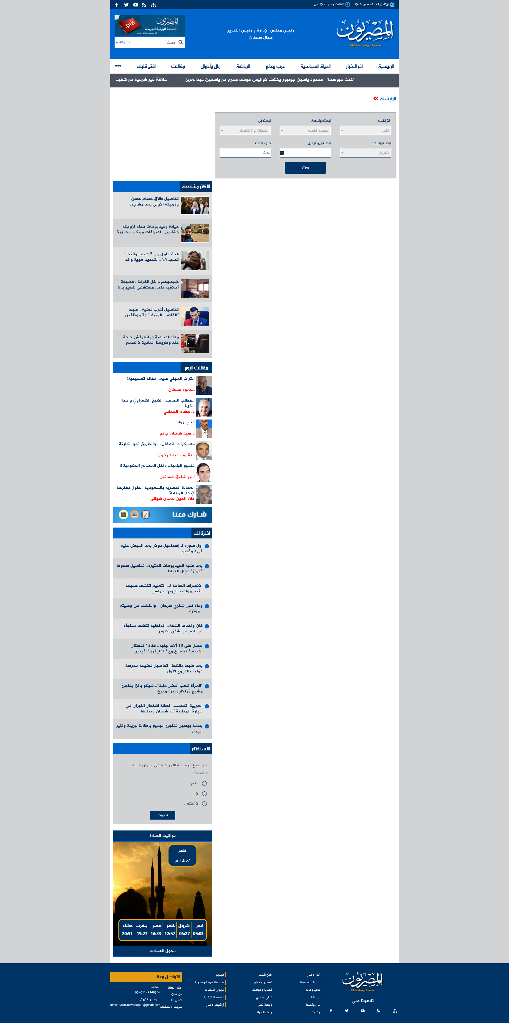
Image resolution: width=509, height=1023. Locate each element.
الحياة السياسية (315, 66)
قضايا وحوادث (262, 990)
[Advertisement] (162, 135)
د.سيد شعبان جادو (177, 433)
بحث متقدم (124, 42)
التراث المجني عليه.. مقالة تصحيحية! (161, 378)
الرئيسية (386, 66)
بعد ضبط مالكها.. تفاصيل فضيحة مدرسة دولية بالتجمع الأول (164, 668)
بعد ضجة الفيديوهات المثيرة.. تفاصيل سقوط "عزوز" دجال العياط (160, 568)
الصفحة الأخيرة (214, 997)
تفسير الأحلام (263, 982)
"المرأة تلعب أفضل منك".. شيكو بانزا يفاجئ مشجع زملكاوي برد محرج (162, 688)
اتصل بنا (176, 1000)
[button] (118, 66)
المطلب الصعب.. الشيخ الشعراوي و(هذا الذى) (158, 403)
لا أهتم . (191, 803)
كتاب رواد (185, 422)
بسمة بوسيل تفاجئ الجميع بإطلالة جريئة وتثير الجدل (159, 728)
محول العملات (163, 951)
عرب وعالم (275, 66)
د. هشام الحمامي (179, 411)
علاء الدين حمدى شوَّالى (172, 498)
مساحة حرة (264, 1012)
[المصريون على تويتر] (127, 4)
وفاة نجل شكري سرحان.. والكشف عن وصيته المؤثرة (161, 608)
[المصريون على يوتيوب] (136, 4)
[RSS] (144, 4)
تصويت (163, 815)
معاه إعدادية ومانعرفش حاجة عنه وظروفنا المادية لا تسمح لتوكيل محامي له (151, 340)
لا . (196, 793)
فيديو (220, 974)
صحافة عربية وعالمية (209, 982)
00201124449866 (147, 992)
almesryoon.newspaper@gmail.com (135, 1005)
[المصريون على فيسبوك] (118, 4)
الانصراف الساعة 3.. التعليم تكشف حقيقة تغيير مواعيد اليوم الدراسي (164, 588)
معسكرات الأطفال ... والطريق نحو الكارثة (157, 444)
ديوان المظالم (214, 990)
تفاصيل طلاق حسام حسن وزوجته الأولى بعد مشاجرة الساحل (154, 201)
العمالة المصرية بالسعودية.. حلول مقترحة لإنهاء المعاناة (156, 490)
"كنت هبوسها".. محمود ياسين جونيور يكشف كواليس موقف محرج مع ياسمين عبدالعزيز (309, 79)
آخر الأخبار (354, 66)
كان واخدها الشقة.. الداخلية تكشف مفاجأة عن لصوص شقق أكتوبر (163, 628)
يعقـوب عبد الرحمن (176, 455)
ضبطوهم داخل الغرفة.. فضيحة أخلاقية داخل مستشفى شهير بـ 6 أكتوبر (148, 284)
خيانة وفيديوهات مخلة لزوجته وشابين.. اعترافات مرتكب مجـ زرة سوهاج (148, 229)
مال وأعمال (211, 66)
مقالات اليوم (196, 367)
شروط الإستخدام (171, 1007)
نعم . (193, 783)
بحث (305, 167)
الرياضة (243, 66)
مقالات (178, 66)
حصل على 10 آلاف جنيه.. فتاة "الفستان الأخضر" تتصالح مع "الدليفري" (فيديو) (166, 648)
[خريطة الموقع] (153, 4)
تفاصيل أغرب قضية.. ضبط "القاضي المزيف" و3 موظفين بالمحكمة (152, 312)
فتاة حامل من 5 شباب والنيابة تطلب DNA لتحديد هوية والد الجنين (151, 257)
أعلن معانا (175, 987)
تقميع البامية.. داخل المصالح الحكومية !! (157, 465)
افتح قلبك (146, 66)
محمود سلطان (181, 389)
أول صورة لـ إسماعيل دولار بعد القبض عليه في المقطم (162, 548)
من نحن (176, 994)
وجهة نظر (265, 1005)
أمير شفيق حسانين (177, 477)
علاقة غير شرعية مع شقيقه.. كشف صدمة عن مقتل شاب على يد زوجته (137, 79)
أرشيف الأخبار (215, 1005)
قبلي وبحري (264, 997)
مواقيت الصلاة (162, 835)
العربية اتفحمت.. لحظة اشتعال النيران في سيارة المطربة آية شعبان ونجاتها (164, 708)
